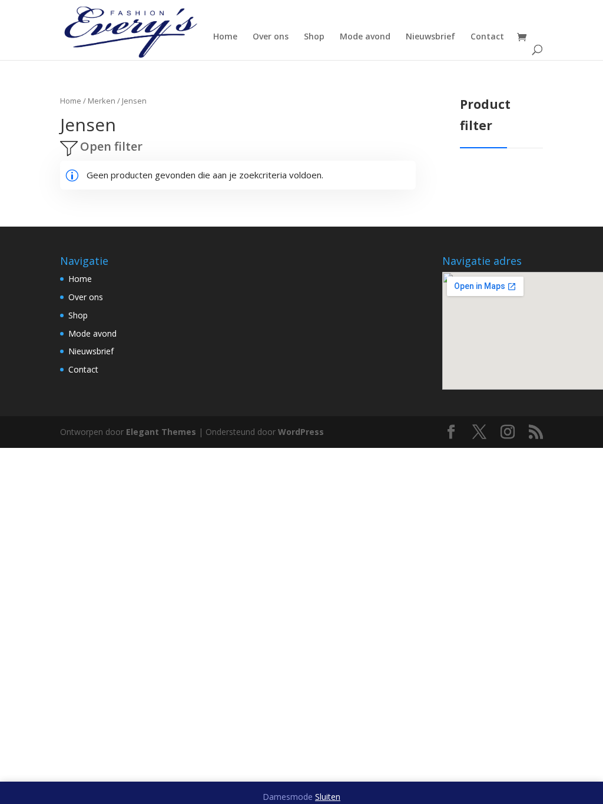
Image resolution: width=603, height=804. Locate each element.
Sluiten (327, 796)
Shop (314, 37)
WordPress (301, 431)
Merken (101, 100)
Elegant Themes (161, 431)
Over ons (271, 37)
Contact (487, 37)
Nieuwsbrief (430, 37)
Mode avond (365, 37)
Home (225, 37)
